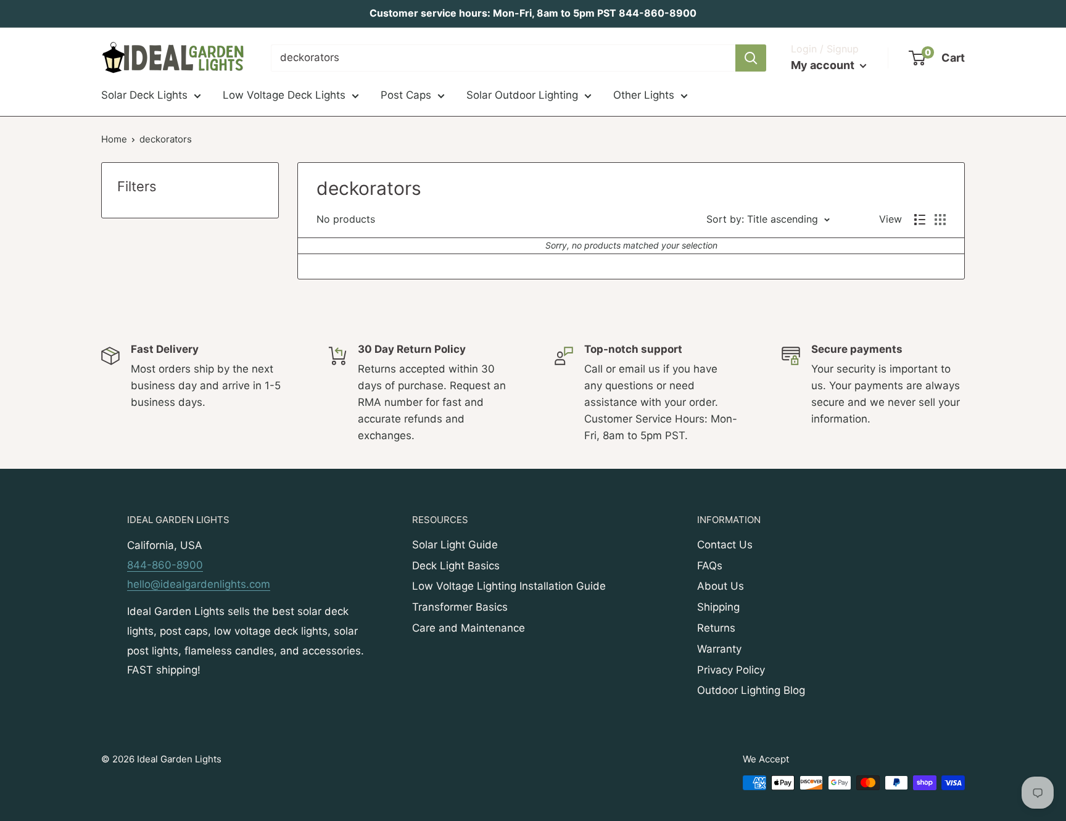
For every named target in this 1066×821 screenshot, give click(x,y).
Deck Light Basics (456, 565)
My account (824, 65)
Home (114, 139)
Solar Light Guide (455, 544)
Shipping (718, 607)
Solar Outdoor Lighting (522, 95)
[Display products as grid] (940, 219)
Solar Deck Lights (144, 95)
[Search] (750, 58)
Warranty (719, 649)
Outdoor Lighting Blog (751, 690)
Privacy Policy (731, 670)
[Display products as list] (919, 219)
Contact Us (725, 544)
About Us (720, 586)
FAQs (709, 565)
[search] (503, 58)
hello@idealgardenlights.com (198, 584)
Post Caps (406, 95)
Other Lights (643, 95)
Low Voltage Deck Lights (284, 95)
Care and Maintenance (468, 628)
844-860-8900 (165, 565)
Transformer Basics (460, 607)
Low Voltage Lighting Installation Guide (509, 586)
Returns (716, 628)
